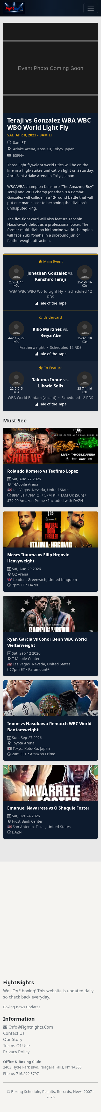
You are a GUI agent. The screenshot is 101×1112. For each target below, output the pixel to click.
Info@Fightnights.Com (31, 1027)
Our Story (12, 1039)
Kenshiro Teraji (50, 279)
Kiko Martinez (47, 329)
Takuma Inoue (47, 380)
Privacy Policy (16, 1052)
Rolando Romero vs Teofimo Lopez (42, 471)
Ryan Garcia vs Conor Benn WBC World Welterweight (47, 642)
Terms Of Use (16, 1045)
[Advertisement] (50, 926)
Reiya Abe (50, 335)
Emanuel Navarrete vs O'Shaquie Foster (48, 808)
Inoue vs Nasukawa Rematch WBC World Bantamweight (49, 727)
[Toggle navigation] (90, 8)
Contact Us (14, 1033)
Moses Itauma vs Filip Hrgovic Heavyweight (38, 558)
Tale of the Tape (53, 303)
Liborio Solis (50, 386)
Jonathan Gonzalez (47, 273)
